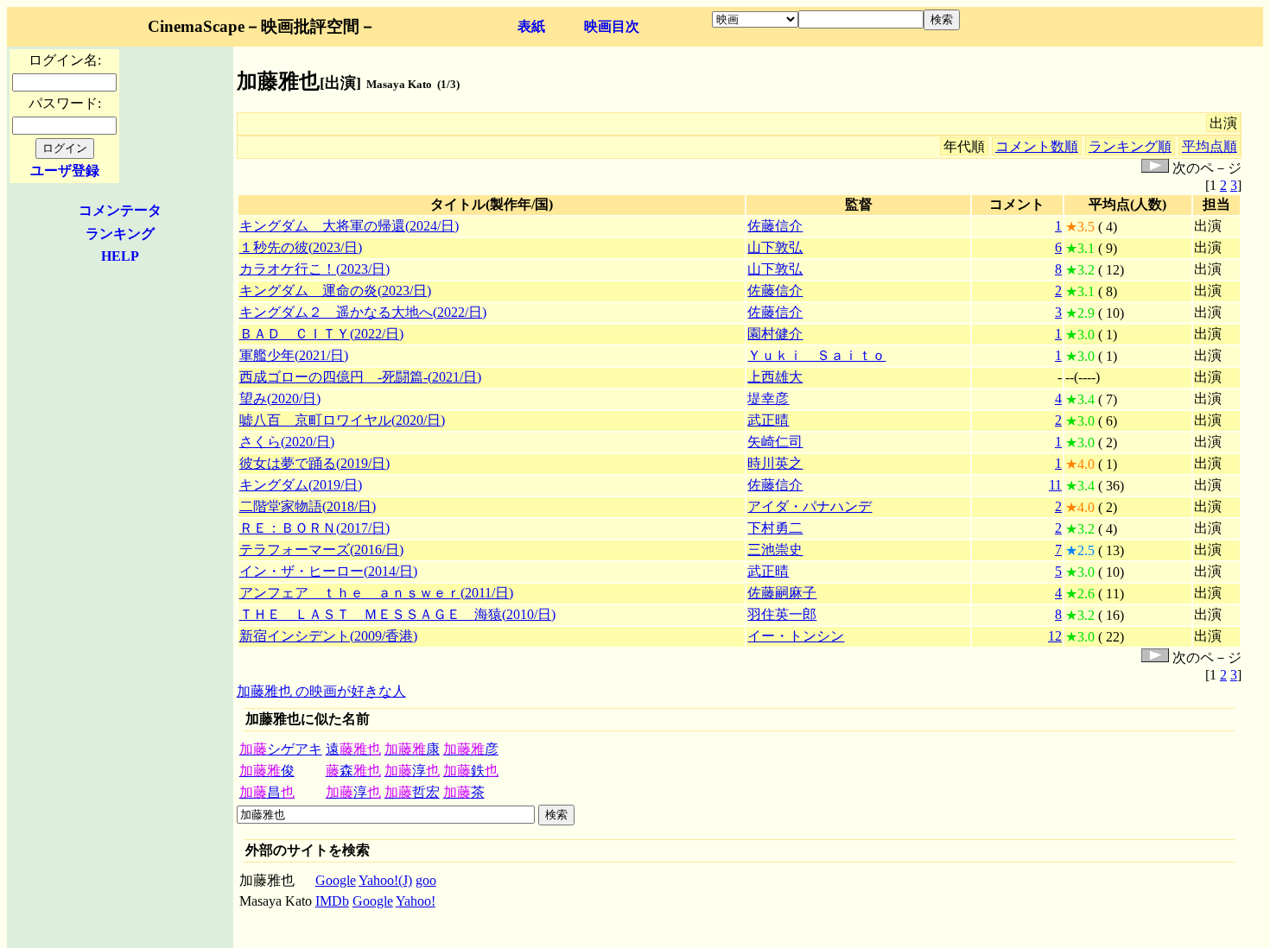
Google (335, 880)
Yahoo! (415, 901)
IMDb (332, 901)
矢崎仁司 (775, 441)
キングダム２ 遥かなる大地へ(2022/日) (362, 312)
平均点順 (1209, 146)
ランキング (120, 233)
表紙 (531, 26)
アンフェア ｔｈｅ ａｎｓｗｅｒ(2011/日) (376, 592)
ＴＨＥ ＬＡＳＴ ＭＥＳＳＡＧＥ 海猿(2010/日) (397, 614)
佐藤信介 (775, 225)
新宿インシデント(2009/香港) (328, 636)
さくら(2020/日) (286, 441)
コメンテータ (120, 210)
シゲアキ (280, 749)
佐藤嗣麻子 (781, 592)
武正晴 (768, 420)
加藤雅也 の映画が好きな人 (321, 691)
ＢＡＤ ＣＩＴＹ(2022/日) (321, 333)
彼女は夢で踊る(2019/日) (314, 463)
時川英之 (775, 463)
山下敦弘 (775, 247)
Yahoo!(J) (385, 880)
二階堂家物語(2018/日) (307, 506)
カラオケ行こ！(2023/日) (314, 269)
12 (1055, 636)
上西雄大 (775, 377)
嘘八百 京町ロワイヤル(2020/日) (342, 420)
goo (426, 880)
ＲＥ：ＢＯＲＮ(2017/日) (314, 528)
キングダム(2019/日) (300, 484)
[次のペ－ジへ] (1155, 168)
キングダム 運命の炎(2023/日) (335, 290)
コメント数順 (1036, 146)
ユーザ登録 (64, 170)
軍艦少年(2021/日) (293, 355)
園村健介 (775, 333)
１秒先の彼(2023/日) (300, 247)
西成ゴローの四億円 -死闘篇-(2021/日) (360, 377)
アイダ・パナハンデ (809, 506)
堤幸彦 (768, 398)
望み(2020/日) (280, 398)
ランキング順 (1130, 146)
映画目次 (611, 26)
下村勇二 (775, 528)
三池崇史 (775, 549)
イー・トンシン (795, 636)
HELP (120, 256)
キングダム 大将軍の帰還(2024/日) (349, 225)
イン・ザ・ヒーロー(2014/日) (328, 571)
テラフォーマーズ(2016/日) (321, 549)
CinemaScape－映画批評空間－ (262, 26)
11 (1055, 484)
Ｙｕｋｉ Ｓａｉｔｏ (816, 355)
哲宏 (412, 792)
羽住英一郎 (781, 614)
